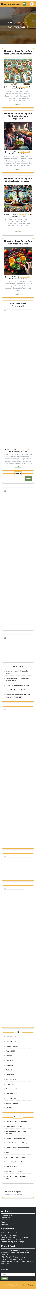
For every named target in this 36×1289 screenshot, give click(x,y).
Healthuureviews (10, 4)
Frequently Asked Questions (15, 1138)
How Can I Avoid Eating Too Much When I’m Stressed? (18, 180)
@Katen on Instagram (13, 1192)
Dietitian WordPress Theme (18, 1285)
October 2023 (11, 1098)
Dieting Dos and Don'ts (14, 1126)
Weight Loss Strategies (14, 1171)
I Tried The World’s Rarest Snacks (17, 685)
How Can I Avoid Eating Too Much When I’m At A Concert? (18, 116)
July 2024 (9, 1056)
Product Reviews (12, 1166)
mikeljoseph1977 (23, 87)
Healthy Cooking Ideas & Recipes (17, 1147)
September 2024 (12, 1046)
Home (11, 23)
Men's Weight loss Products (15, 1162)
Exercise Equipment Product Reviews (14, 1237)
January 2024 (10, 1084)
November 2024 (11, 1037)
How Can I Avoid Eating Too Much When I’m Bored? (18, 242)
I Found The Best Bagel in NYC (16, 690)
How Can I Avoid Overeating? (18, 305)
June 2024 (9, 1060)
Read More (18, 104)
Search (18, 473)
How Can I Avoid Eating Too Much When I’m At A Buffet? (18, 52)
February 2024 (11, 1079)
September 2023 (12, 1103)
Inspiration (9, 1152)
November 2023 (11, 1093)
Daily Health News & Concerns (16, 1121)
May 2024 (9, 1065)
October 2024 (11, 1041)
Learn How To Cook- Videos (15, 1157)
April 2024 (9, 1070)
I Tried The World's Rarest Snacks (13, 1257)
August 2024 (10, 1051)
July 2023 (9, 1108)
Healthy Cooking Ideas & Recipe (17, 1143)
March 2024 (10, 1075)
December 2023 (11, 1089)
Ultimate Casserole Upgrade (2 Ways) (14, 1250)
